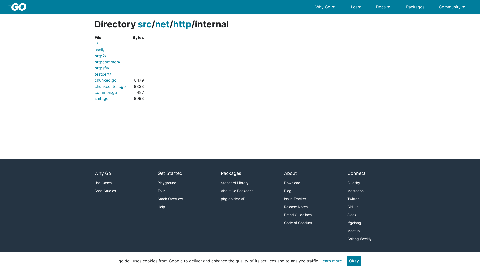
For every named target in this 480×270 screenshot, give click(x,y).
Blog (288, 191)
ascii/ (100, 49)
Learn (356, 7)
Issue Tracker (295, 199)
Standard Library (235, 183)
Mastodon (356, 191)
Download (292, 183)
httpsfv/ (102, 68)
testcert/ (103, 74)
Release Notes (296, 207)
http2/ (100, 56)
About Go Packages (237, 191)
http (182, 24)
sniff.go (102, 98)
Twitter (353, 199)
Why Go (326, 7)
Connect (357, 173)
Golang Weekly (360, 239)
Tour (161, 191)
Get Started (170, 173)
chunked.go (106, 80)
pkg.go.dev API (233, 199)
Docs (384, 7)
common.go (106, 92)
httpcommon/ (107, 62)
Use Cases (103, 183)
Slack (352, 215)
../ (96, 43)
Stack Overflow (170, 199)
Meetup (354, 231)
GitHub (353, 207)
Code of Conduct (298, 223)
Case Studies (105, 191)
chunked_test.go (110, 86)
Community (453, 7)
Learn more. (331, 261)
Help (161, 207)
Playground (167, 183)
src (145, 24)
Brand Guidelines (298, 215)
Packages (415, 7)
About (290, 173)
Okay (354, 261)
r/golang (354, 223)
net (162, 24)
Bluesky (354, 183)
